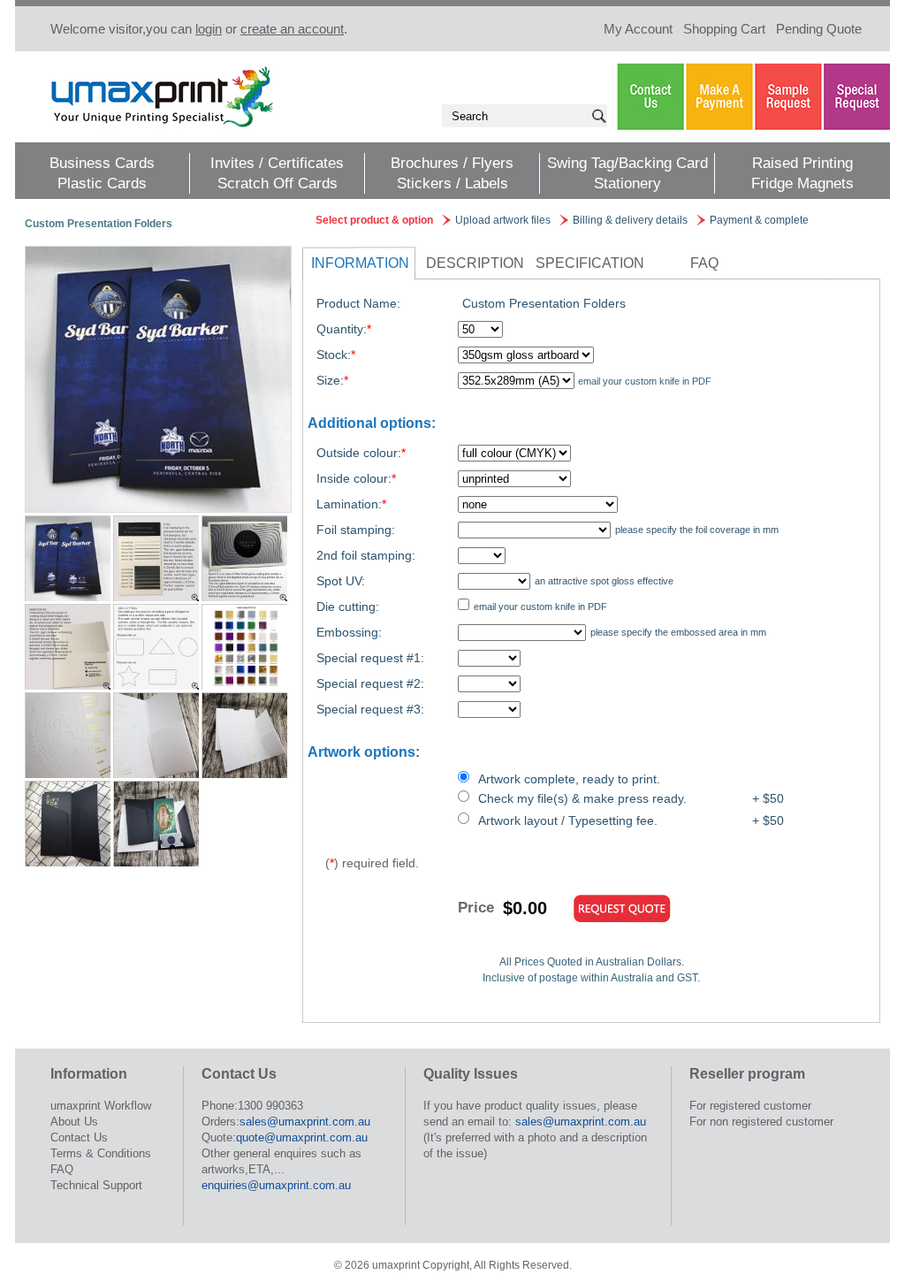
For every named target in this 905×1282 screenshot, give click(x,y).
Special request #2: (370, 683)
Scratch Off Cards (277, 183)
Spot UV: (340, 581)
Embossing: (349, 632)
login (208, 28)
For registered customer (750, 1105)
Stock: (335, 354)
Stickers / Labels (452, 183)
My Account (638, 28)
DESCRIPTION (475, 263)
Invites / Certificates (277, 163)
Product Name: (358, 303)
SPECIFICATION (590, 263)
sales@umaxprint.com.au (305, 1121)
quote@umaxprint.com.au (302, 1137)
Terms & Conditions (100, 1153)
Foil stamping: (355, 530)
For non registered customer (761, 1121)
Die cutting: (347, 606)
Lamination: (351, 504)
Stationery (627, 183)
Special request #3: (370, 709)
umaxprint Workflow (100, 1105)
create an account (292, 28)
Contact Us (79, 1137)
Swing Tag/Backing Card (627, 163)
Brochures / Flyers (452, 163)
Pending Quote (819, 28)
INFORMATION (360, 263)
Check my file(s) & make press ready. (582, 798)
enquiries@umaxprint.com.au (276, 1185)
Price (476, 907)
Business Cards (102, 163)
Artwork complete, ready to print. (569, 779)
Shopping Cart (724, 28)
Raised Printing (802, 163)
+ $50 (768, 798)
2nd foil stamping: (365, 555)
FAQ (704, 263)
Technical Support (96, 1185)
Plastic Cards (102, 183)
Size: (332, 380)
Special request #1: (370, 658)
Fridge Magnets (802, 183)
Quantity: (343, 329)
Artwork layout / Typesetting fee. (568, 820)
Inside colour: (356, 478)
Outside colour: (361, 453)
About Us (74, 1121)
